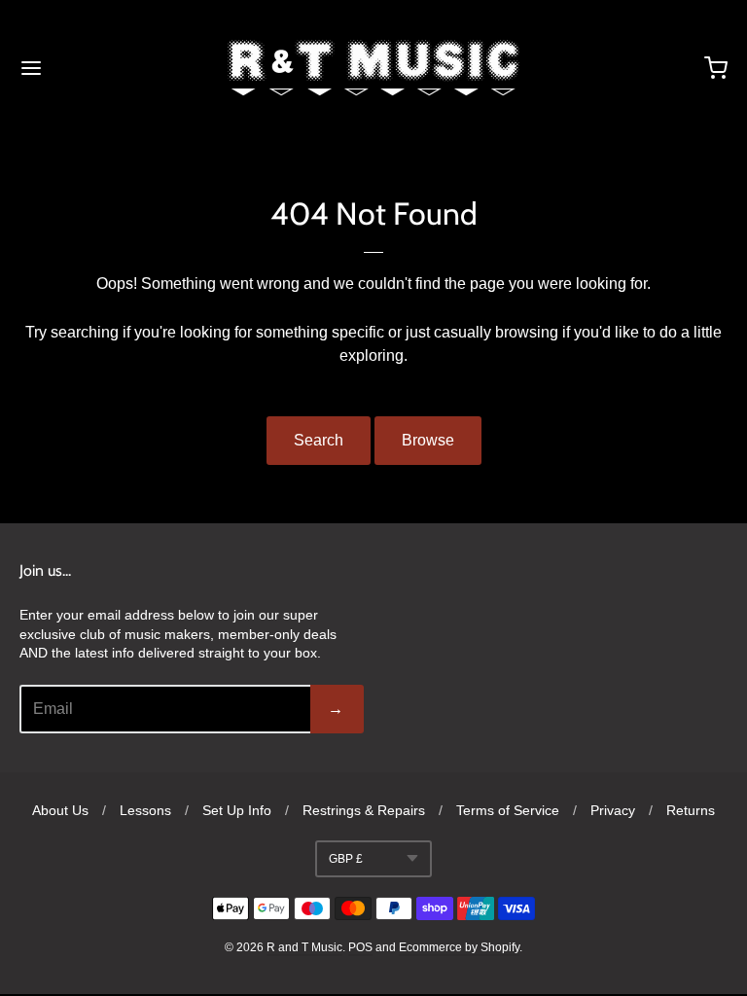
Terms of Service (507, 810)
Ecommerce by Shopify (459, 947)
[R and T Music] (373, 68)
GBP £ (346, 859)
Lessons (145, 810)
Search (318, 440)
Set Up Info (236, 810)
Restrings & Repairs (363, 810)
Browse (428, 440)
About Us (60, 810)
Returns (690, 810)
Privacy (612, 810)
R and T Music (304, 947)
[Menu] (90, 68)
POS (360, 947)
